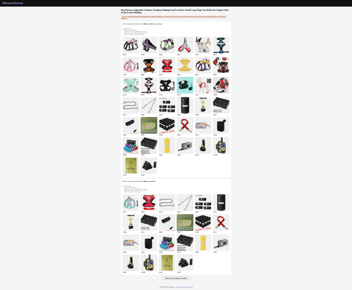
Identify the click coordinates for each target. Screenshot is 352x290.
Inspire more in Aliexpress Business (176, 278)
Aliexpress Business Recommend (184, 287)
